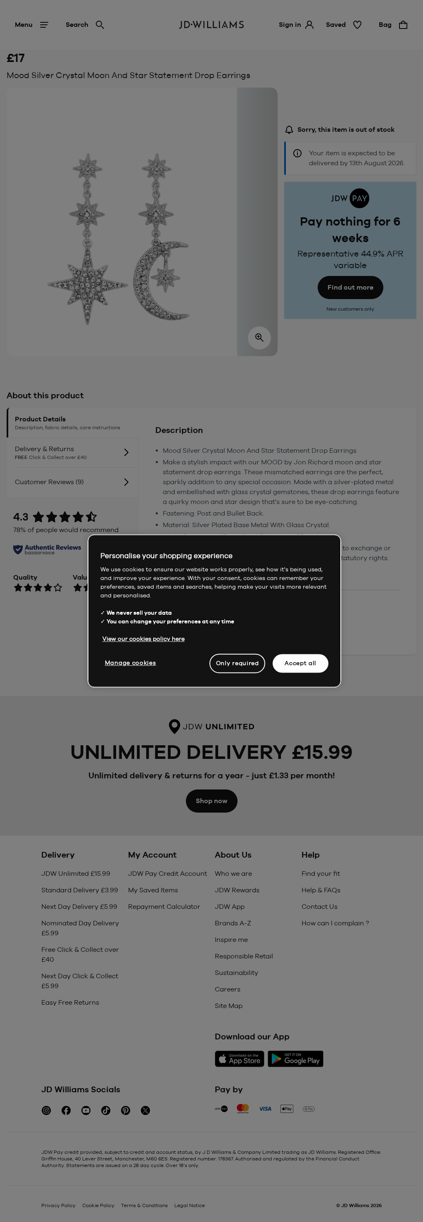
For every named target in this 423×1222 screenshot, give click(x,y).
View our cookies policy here (143, 638)
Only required (237, 663)
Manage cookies (130, 662)
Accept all (300, 663)
